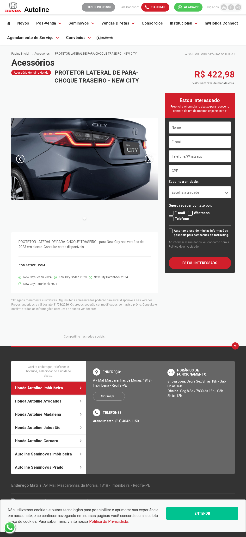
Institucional (181, 23)
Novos (23, 23)
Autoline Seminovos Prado (39, 467)
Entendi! (202, 513)
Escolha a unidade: (184, 182)
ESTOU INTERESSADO (199, 263)
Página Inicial (20, 53)
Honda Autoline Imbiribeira (39, 388)
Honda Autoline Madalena (38, 414)
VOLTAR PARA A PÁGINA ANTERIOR (211, 54)
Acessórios (42, 53)
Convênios (76, 37)
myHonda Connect (221, 23)
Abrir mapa (107, 396)
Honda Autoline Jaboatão (38, 427)
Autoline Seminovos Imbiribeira (43, 454)
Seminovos (78, 23)
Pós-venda (46, 23)
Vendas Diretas (115, 23)
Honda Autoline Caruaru (36, 441)
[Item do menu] (8, 23)
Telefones (158, 7)
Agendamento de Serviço (30, 37)
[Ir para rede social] (224, 7)
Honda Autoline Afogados (38, 401)
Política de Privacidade (108, 521)
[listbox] (200, 192)
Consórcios (152, 23)
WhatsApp (191, 7)
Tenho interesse (99, 7)
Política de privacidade (184, 246)
